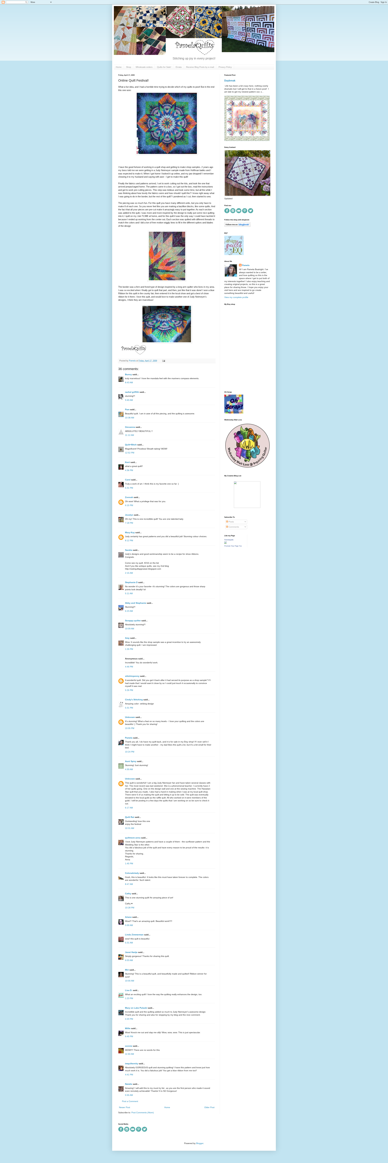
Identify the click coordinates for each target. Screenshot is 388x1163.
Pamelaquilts (229, 540)
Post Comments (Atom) (142, 1112)
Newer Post (124, 1107)
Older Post (209, 1107)
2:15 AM (129, 573)
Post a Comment (130, 1101)
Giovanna (130, 427)
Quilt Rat (129, 817)
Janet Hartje (131, 952)
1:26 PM (129, 649)
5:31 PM (129, 488)
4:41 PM (129, 1074)
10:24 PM (129, 752)
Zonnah (129, 497)
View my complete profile (236, 297)
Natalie (128, 1084)
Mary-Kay (130, 532)
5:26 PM (129, 690)
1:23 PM (129, 998)
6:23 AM (129, 611)
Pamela (128, 738)
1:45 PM (129, 863)
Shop (128, 67)
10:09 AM (129, 628)
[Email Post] (163, 361)
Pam (127, 409)
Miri (127, 970)
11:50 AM (129, 1054)
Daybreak (229, 80)
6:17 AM (129, 807)
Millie (127, 1028)
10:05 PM (129, 728)
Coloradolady (132, 873)
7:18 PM (129, 523)
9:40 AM (129, 400)
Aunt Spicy (130, 761)
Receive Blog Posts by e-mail (200, 67)
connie (128, 1046)
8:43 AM (129, 382)
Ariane (128, 917)
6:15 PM (129, 505)
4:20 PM (129, 1019)
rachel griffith (132, 392)
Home (119, 67)
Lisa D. (128, 990)
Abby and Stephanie (135, 603)
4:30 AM (129, 769)
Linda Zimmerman (134, 934)
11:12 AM (129, 435)
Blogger (199, 1143)
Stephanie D (131, 582)
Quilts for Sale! (164, 67)
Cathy (128, 893)
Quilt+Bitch (131, 444)
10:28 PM (129, 907)
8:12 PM (129, 540)
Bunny (128, 374)
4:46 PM (129, 666)
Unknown (130, 717)
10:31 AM (129, 828)
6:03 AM (129, 960)
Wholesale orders (144, 67)
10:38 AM (129, 417)
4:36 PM (129, 470)
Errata (179, 67)
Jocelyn (129, 515)
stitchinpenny (132, 676)
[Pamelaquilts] (225, 543)
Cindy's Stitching (134, 699)
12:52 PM (129, 452)
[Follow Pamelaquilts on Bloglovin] (237, 226)
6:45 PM (129, 1036)
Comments (233, 527)
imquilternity (131, 1063)
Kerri (127, 462)
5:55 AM (129, 1095)
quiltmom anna (132, 837)
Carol (127, 479)
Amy (127, 638)
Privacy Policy (225, 67)
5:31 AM (129, 942)
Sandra (128, 550)
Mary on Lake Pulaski (136, 1008)
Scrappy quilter (133, 620)
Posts (231, 521)
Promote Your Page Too (233, 546)
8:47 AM (129, 884)
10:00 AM (129, 981)
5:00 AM (129, 925)
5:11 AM (129, 593)
